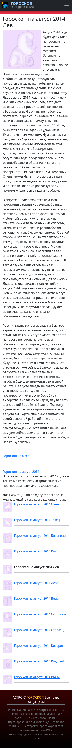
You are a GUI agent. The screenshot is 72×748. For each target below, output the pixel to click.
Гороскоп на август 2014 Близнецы (40, 535)
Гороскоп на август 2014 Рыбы (37, 677)
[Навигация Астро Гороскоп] (66, 5)
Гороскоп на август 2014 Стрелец (39, 630)
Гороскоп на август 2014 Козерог (38, 645)
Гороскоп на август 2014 (21, 471)
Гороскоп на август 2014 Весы (36, 598)
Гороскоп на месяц (17, 456)
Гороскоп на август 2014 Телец (37, 520)
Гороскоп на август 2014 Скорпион (40, 614)
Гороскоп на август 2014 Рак (35, 551)
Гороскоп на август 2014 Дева (36, 583)
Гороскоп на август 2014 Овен (36, 504)
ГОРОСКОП (35, 697)
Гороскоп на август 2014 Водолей (39, 661)
